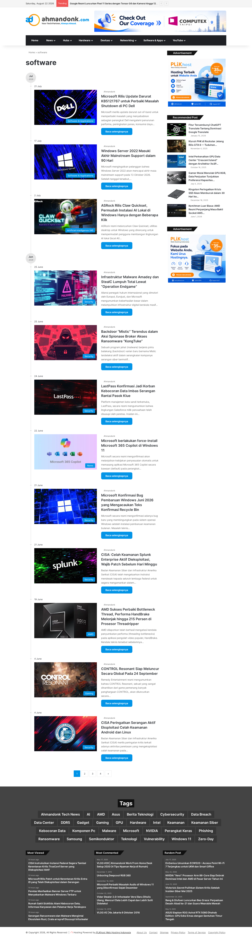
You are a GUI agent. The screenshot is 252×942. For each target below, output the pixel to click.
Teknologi (129, 839)
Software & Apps (153, 40)
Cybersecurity (172, 814)
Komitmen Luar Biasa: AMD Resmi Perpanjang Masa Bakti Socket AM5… (206, 209)
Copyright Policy (216, 932)
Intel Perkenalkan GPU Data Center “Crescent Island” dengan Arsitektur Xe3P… (204, 160)
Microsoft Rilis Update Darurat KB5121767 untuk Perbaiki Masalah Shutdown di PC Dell (130, 101)
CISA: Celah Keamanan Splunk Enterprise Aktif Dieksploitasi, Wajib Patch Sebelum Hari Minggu (129, 559)
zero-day (206, 839)
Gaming (102, 823)
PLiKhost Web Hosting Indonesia (113, 932)
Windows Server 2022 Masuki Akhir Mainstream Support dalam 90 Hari (128, 156)
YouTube (177, 40)
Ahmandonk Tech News (60, 814)
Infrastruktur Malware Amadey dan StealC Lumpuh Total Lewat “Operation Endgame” (130, 282)
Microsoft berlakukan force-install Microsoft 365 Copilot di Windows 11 (129, 445)
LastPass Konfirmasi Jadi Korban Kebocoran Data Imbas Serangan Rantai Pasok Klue (128, 391)
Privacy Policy (178, 932)
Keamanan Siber (204, 823)
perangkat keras (178, 831)
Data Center (44, 823)
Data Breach (201, 814)
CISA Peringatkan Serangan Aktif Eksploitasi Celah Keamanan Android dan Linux (128, 727)
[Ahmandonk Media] (57, 20)
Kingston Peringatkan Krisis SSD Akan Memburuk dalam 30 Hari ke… (207, 193)
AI (88, 814)
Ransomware (49, 839)
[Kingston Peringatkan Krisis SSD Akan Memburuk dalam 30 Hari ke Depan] (176, 194)
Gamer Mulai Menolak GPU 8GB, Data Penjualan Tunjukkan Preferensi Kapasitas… (207, 176)
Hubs (66, 40)
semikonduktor (101, 839)
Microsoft (131, 831)
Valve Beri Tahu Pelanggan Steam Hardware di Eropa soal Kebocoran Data (109, 3)
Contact (153, 932)
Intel (156, 823)
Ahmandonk (109, 91)
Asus (116, 814)
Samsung (74, 839)
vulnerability (154, 839)
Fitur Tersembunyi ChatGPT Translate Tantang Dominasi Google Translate (205, 128)
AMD (101, 814)
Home (34, 40)
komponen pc (83, 831)
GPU (119, 823)
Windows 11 (181, 839)
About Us (142, 932)
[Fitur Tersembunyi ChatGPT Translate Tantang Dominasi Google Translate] (176, 129)
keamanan (175, 823)
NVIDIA (152, 831)
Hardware (84, 40)
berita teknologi (140, 814)
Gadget (83, 823)
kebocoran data (52, 831)
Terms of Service (197, 932)
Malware (109, 831)
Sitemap (164, 932)
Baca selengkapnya (116, 131)
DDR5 (65, 823)
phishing (206, 831)
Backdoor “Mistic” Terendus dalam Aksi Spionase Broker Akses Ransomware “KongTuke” (129, 336)
